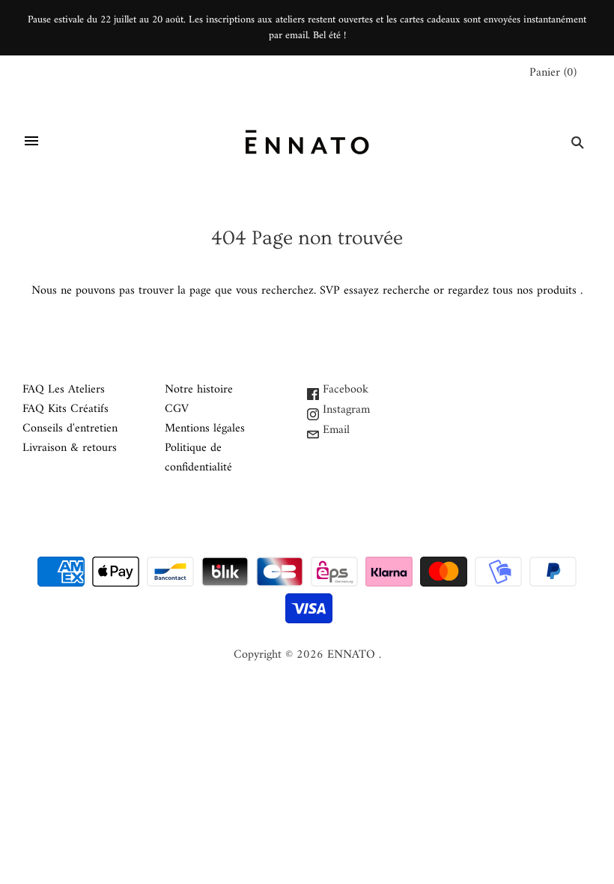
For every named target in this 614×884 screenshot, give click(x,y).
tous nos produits (535, 290)
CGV (177, 409)
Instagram (344, 409)
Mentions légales (205, 428)
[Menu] (31, 142)
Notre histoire (199, 389)
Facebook (343, 389)
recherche (406, 290)
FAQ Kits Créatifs (65, 409)
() (553, 72)
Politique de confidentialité (198, 458)
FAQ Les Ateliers (63, 389)
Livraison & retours (69, 448)
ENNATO (351, 654)
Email (334, 430)
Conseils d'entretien (70, 428)
